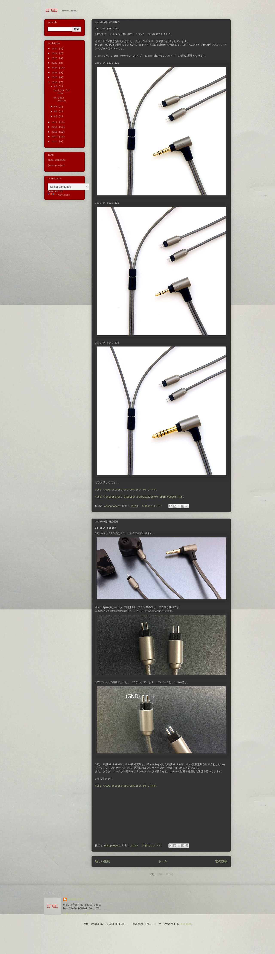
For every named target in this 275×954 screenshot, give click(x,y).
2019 (55, 77)
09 (56, 86)
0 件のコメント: (152, 506)
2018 (55, 82)
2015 (55, 132)
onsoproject (75, 899)
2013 (55, 141)
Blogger (186, 924)
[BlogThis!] (175, 506)
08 (56, 106)
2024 (55, 53)
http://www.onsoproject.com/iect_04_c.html (126, 489)
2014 (55, 136)
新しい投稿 (102, 861)
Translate (63, 195)
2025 (55, 48)
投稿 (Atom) (165, 874)
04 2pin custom (105, 528)
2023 (55, 58)
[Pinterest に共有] (187, 506)
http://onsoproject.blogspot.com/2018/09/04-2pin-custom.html (139, 496)
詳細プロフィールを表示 (77, 913)
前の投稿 (221, 861)
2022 (55, 63)
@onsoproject (57, 165)
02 (56, 116)
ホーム (162, 861)
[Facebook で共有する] (183, 506)
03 (56, 111)
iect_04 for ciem (107, 28)
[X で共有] (179, 506)
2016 (55, 127)
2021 (55, 67)
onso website (57, 160)
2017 (55, 122)
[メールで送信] (170, 506)
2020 (55, 72)
